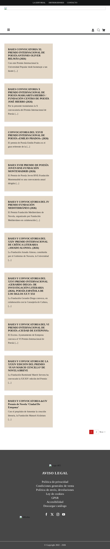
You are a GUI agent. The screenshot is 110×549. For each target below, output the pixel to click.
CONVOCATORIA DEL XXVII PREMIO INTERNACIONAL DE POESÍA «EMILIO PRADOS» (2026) (28, 135)
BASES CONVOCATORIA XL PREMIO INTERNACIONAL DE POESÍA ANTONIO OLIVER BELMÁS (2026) (26, 54)
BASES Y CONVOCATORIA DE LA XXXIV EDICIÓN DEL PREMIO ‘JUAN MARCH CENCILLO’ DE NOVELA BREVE (28, 366)
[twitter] (52, 514)
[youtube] (63, 514)
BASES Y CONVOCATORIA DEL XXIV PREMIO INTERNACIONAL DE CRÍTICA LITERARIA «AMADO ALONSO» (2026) (28, 243)
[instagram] (57, 514)
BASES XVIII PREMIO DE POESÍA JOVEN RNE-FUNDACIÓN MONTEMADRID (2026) (28, 168)
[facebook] (46, 514)
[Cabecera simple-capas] (55, 8)
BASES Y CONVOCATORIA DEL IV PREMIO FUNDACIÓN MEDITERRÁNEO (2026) (28, 204)
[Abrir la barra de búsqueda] (98, 30)
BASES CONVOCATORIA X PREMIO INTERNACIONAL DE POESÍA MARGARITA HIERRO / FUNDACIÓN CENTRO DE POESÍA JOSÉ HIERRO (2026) (28, 95)
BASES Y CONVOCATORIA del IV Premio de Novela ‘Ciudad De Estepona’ (27, 404)
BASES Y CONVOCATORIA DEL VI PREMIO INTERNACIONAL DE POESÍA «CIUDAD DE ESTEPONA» (28, 327)
